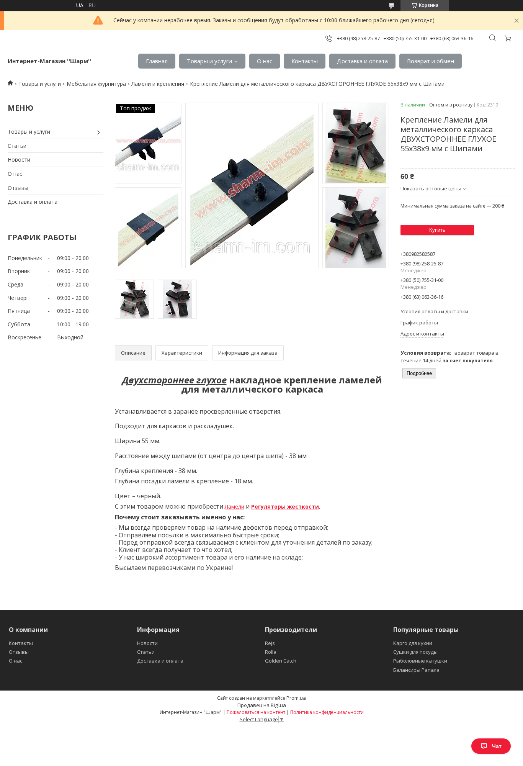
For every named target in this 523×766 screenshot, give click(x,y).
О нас (264, 61)
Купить (437, 230)
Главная (157, 61)
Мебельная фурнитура (96, 83)
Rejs (270, 643)
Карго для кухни (412, 643)
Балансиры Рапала (416, 669)
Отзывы (18, 188)
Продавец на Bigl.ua (261, 705)
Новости (19, 159)
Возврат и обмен (430, 61)
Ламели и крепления (157, 83)
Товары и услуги (209, 61)
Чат (497, 746)
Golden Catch (280, 660)
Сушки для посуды (415, 651)
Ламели (234, 506)
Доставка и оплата (362, 61)
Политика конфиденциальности (327, 712)
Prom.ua (296, 697)
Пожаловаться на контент (256, 712)
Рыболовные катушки (420, 660)
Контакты (304, 61)
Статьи (17, 145)
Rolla (270, 651)
